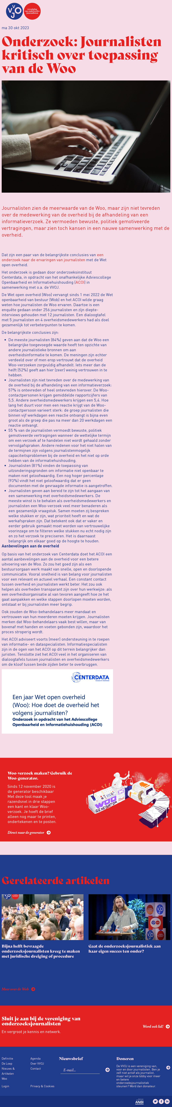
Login (5, 1086)
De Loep (7, 1063)
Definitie (7, 1058)
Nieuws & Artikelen (8, 1070)
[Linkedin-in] (167, 1101)
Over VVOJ (37, 1063)
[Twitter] (155, 1101)
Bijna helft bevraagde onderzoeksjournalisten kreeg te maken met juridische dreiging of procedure (41, 951)
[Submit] (107, 1070)
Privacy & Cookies (42, 1086)
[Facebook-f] (161, 1101)
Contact (35, 1068)
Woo (4, 1078)
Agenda (35, 1058)
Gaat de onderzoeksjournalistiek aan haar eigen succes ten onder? (125, 948)
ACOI (80, 282)
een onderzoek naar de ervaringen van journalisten (52, 257)
